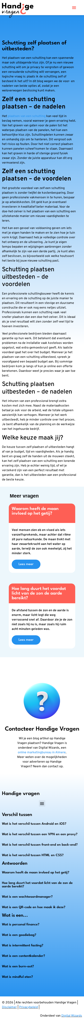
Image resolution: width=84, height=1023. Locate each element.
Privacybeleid (28, 1007)
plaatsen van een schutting (27, 116)
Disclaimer (9, 1007)
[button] (74, 7)
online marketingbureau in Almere (42, 752)
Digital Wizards (71, 1016)
